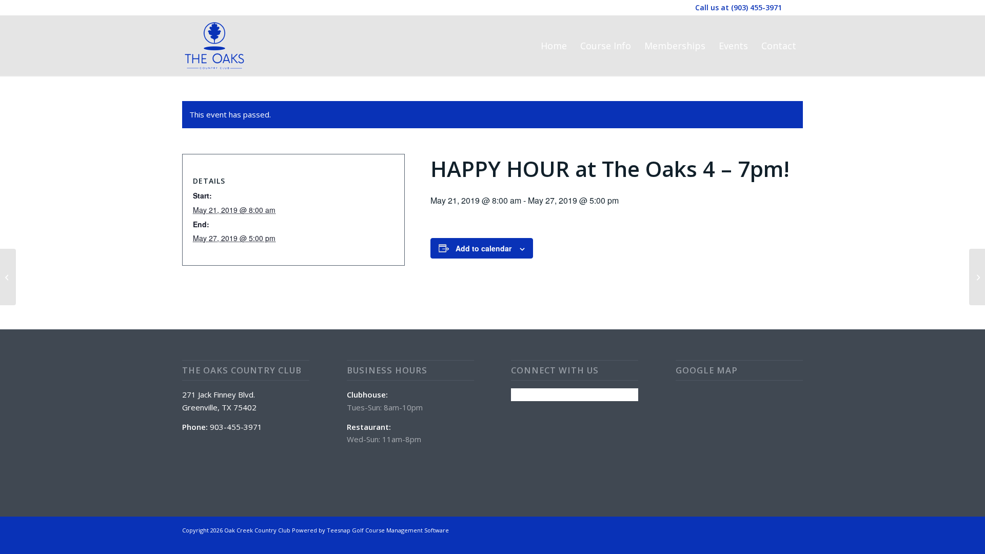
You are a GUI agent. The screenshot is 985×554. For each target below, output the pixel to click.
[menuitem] (554, 45)
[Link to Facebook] (795, 7)
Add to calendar (483, 248)
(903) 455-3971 (756, 7)
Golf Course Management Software (400, 530)
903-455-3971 (236, 427)
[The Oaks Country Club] (214, 45)
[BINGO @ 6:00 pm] (8, 277)
